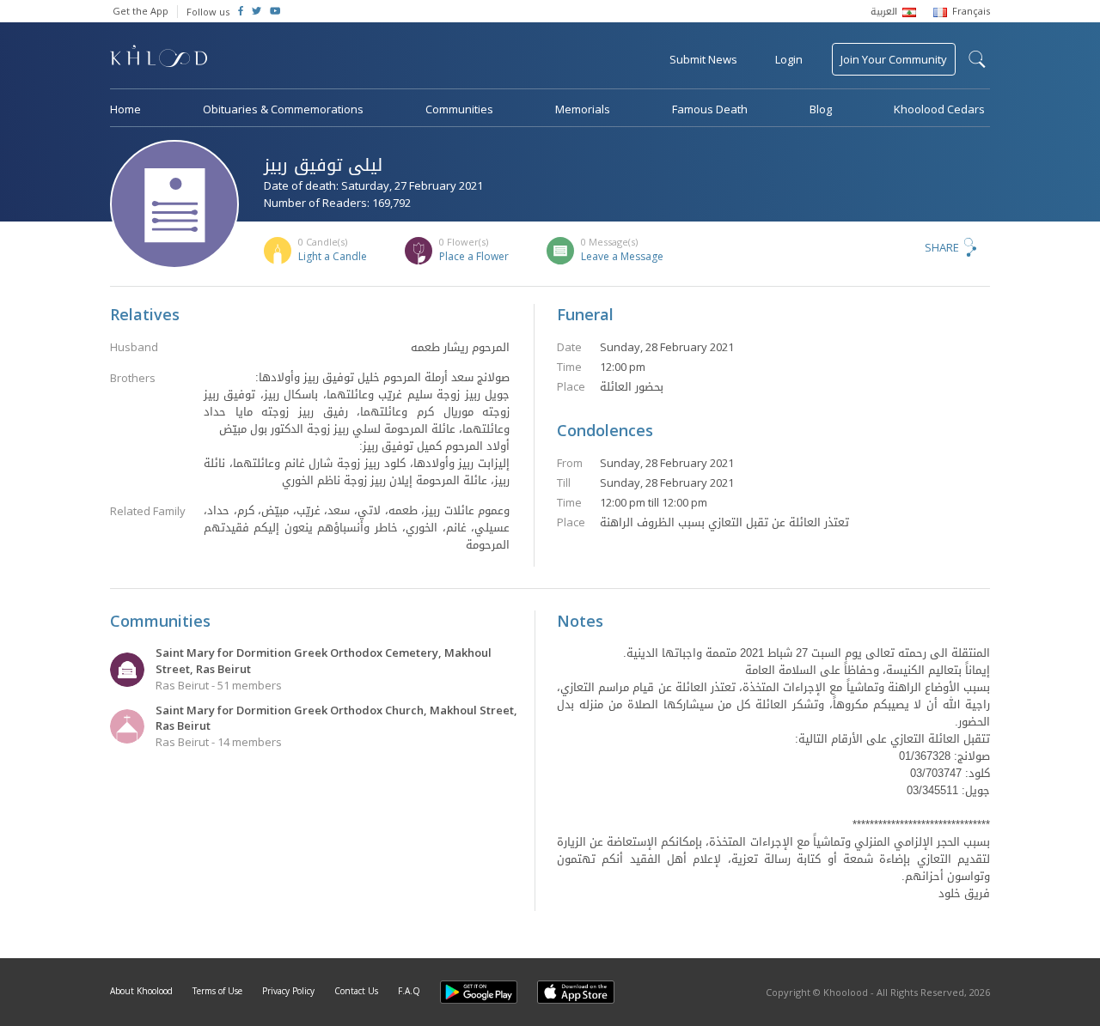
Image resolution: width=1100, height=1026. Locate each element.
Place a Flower (474, 256)
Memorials (582, 109)
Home (125, 109)
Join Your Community (893, 59)
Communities (459, 109)
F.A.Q (409, 991)
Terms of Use (217, 991)
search (977, 59)
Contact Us (356, 991)
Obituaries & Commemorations (283, 109)
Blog (821, 109)
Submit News (703, 59)
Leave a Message (622, 256)
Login (789, 59)
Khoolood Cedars (939, 109)
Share (942, 247)
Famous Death (710, 109)
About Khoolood (141, 991)
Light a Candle (332, 256)
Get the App (140, 10)
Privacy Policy (288, 991)
